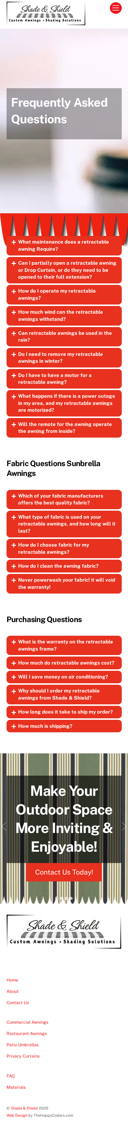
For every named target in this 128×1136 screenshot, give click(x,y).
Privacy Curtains (23, 1055)
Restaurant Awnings (27, 1033)
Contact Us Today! (64, 872)
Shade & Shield (24, 1108)
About (13, 991)
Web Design (17, 1115)
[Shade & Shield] (46, 22)
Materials (16, 1087)
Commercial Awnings (27, 1022)
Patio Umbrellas (22, 1044)
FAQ (11, 1075)
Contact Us (18, 1002)
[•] (56, 898)
